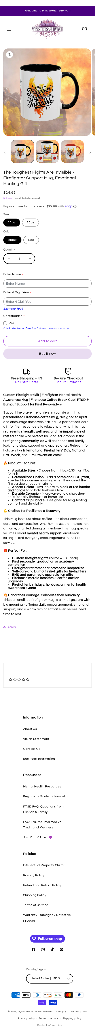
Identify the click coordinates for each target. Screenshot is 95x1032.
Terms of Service (36, 905)
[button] (9, 29)
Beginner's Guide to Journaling (46, 796)
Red (31, 239)
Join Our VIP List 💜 (38, 837)
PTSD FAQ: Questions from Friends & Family (43, 809)
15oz (30, 222)
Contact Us (31, 748)
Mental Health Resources (42, 786)
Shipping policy (72, 1018)
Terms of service (48, 1018)
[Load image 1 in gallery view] (22, 151)
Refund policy (79, 1011)
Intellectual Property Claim (43, 865)
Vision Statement (36, 739)
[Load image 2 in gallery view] (47, 151)
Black (12, 239)
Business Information (39, 758)
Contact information (49, 1025)
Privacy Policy (33, 875)
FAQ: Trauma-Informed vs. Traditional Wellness (42, 824)
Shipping (8, 198)
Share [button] (12, 626)
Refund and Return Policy (42, 885)
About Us (30, 729)
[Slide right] (90, 153)
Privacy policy (26, 1018)
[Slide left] (5, 153)
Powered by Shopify (55, 1011)
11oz (11, 222)
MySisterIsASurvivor (30, 1011)
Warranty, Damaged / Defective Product (47, 917)
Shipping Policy (34, 895)
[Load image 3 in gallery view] (72, 151)
